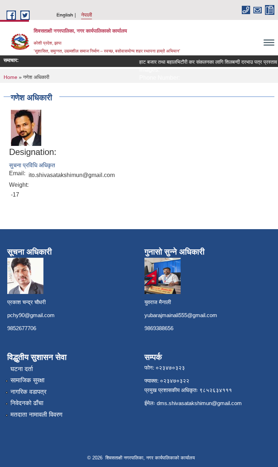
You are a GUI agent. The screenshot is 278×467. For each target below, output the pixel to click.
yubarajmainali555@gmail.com (180, 315)
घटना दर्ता (21, 369)
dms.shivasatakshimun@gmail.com (199, 403)
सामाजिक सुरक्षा (27, 380)
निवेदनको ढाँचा (26, 403)
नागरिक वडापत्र (28, 391)
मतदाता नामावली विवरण (36, 414)
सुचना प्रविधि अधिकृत (32, 165)
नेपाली (86, 15)
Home (10, 77)
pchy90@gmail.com (31, 315)
